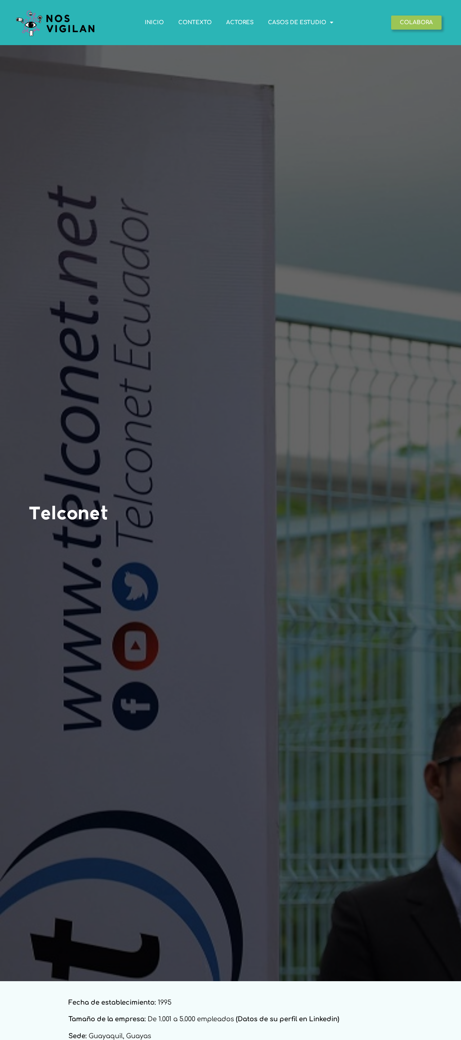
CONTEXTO (195, 22)
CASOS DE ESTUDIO (297, 22)
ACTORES (240, 22)
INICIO (154, 22)
